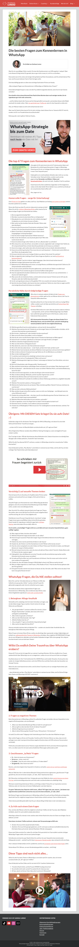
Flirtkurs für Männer (40, 943)
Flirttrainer (57, 943)
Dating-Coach (32, 943)
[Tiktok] (4, 923)
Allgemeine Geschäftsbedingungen (50, 922)
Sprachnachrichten (36, 181)
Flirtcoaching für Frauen (32, 945)
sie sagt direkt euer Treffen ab (37, 103)
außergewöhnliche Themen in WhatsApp (28, 635)
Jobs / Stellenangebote (46, 928)
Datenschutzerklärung (46, 926)
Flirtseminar (52, 943)
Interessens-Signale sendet (43, 840)
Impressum (43, 932)
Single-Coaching (40, 945)
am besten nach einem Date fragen (54, 843)
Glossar (42, 930)
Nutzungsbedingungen (46, 924)
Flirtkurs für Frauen (48, 945)
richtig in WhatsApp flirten (27, 209)
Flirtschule (47, 943)
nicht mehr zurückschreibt (35, 593)
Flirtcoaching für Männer (24, 943)
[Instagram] (13, 923)
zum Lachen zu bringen (58, 201)
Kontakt (42, 935)
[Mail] (18, 923)
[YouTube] (9, 923)
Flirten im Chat (16, 201)
